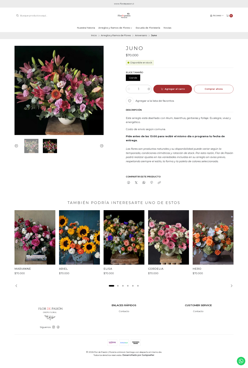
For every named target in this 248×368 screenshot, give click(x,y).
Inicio (94, 35)
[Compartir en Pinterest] (151, 183)
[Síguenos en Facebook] (58, 327)
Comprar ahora (214, 89)
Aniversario (141, 35)
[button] (111, 286)
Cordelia (155, 268)
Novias (167, 27)
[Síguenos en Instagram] (53, 327)
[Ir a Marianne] (35, 237)
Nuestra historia (86, 27)
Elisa (108, 268)
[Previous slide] (17, 146)
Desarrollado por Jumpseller (138, 355)
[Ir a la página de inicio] (124, 15)
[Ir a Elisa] (124, 237)
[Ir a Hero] (213, 237)
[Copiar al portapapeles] (159, 183)
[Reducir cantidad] (128, 89)
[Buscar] (17, 15)
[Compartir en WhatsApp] (143, 183)
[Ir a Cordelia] (168, 237)
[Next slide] (101, 146)
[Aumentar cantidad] (148, 89)
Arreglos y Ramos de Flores (114, 27)
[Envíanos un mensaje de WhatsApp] (241, 361)
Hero (197, 268)
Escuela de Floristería (148, 27)
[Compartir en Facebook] (128, 183)
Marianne (23, 268)
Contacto (124, 311)
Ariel (63, 268)
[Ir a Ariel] (79, 237)
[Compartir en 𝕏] (136, 183)
